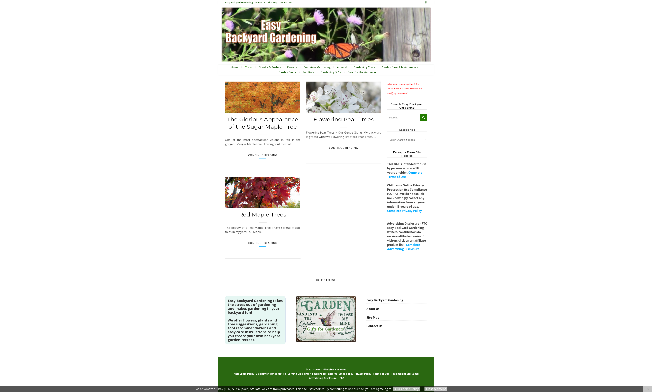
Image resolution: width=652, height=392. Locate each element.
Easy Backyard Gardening (239, 2)
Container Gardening (317, 67)
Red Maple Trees (262, 214)
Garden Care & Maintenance (400, 67)
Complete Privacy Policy (404, 211)
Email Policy (319, 373)
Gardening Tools (364, 67)
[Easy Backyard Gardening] (326, 35)
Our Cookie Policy (407, 389)
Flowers (292, 67)
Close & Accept (436, 389)
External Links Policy (340, 373)
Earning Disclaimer (299, 373)
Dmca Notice (278, 373)
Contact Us (286, 2)
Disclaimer (262, 373)
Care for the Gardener (362, 72)
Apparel (342, 67)
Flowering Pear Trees (343, 119)
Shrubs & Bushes (270, 67)
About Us (260, 2)
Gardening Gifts (331, 72)
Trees (249, 67)
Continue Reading (262, 155)
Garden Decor (287, 72)
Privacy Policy (363, 373)
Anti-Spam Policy (244, 373)
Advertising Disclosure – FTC (326, 378)
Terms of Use (381, 373)
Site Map (273, 2)
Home (235, 67)
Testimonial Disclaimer (405, 373)
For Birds (308, 72)
